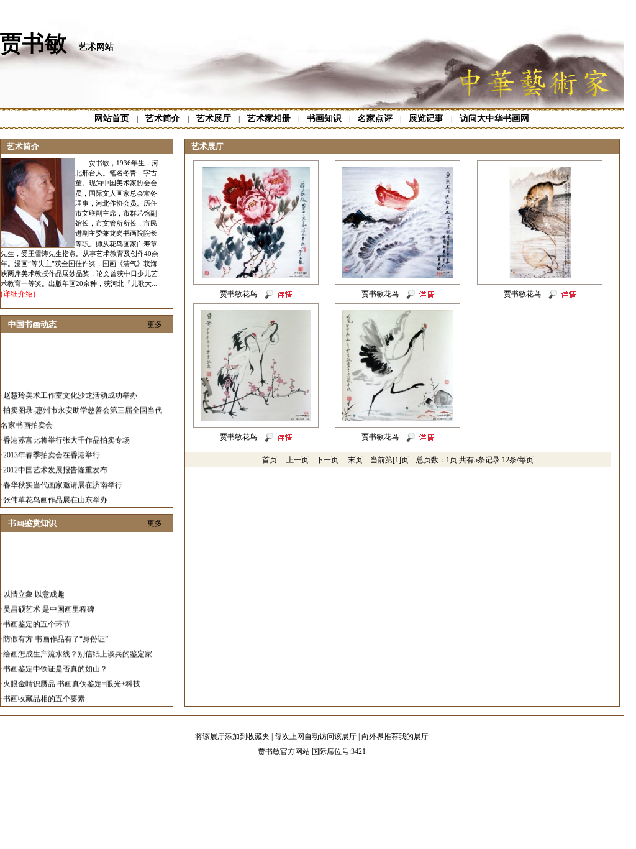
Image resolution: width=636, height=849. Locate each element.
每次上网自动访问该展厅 (316, 736)
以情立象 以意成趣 (34, 588)
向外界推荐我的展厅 (395, 736)
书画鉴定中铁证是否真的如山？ (55, 662)
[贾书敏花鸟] (256, 276)
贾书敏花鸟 (238, 294)
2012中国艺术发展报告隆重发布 (55, 463)
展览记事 (426, 118)
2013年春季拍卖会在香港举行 (51, 448)
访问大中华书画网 (494, 118)
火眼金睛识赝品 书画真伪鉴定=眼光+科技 (71, 677)
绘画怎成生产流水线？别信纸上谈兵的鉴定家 (77, 647)
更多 (154, 324)
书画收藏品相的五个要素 (44, 692)
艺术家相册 (269, 118)
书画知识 (324, 118)
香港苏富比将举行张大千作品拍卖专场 (66, 433)
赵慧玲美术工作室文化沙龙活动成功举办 (70, 389)
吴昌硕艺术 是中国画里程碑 (48, 603)
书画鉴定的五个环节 (36, 617)
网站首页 (111, 118)
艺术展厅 (213, 118)
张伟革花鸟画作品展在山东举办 (55, 493)
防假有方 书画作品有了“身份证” (55, 632)
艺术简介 (162, 118)
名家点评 (375, 118)
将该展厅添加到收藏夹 (232, 736)
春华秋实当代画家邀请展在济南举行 (62, 478)
